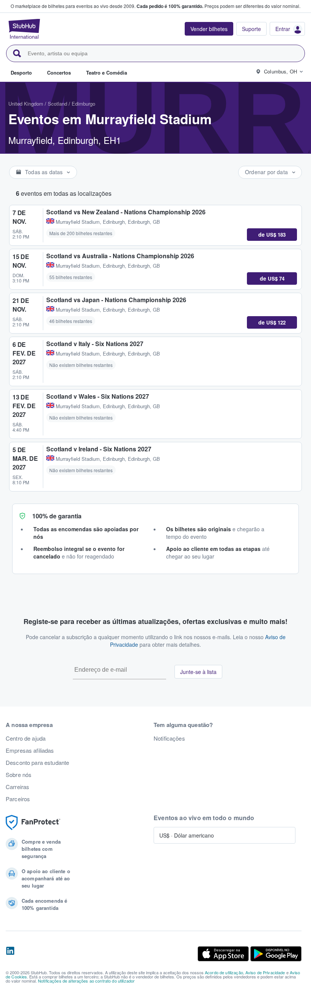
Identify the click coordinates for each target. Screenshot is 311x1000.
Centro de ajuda (26, 738)
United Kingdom (25, 103)
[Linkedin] (10, 953)
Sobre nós (18, 775)
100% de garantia (57, 516)
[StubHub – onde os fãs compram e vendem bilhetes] (24, 28)
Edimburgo (83, 103)
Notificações (169, 738)
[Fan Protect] (33, 822)
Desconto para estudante (37, 763)
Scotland (57, 103)
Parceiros (18, 799)
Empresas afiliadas (30, 750)
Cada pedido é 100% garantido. (170, 6)
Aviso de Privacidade (265, 972)
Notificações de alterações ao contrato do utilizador (86, 981)
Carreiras (17, 787)
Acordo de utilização (224, 972)
